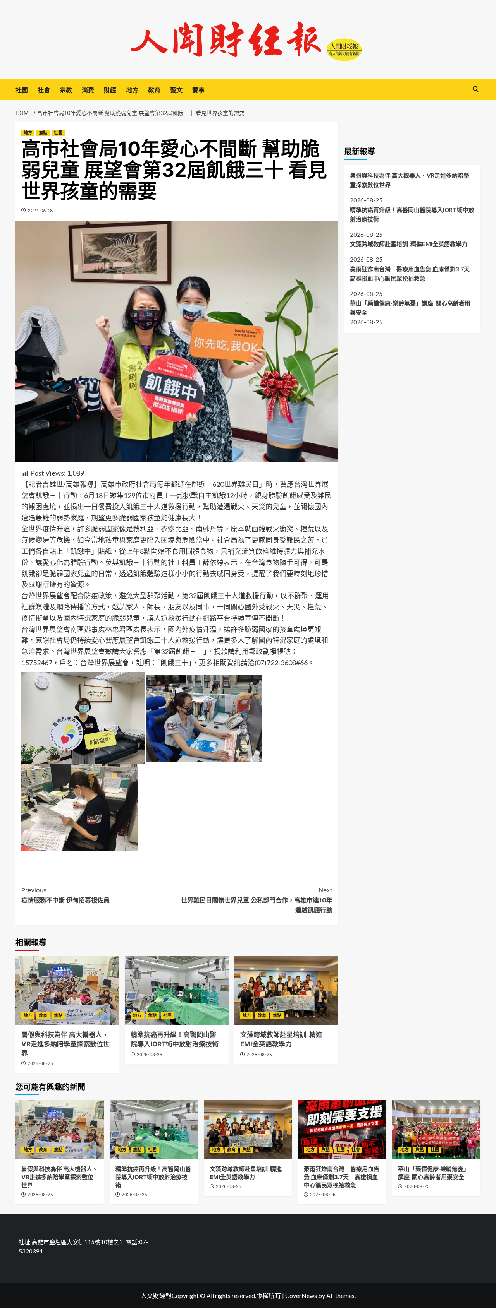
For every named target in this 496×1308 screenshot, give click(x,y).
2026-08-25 (40, 1063)
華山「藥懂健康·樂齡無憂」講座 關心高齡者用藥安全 (410, 308)
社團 (22, 90)
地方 (132, 90)
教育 (154, 90)
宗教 (66, 90)
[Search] (475, 89)
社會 (44, 90)
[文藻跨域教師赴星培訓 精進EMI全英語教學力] (286, 990)
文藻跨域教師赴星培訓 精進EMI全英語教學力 (408, 243)
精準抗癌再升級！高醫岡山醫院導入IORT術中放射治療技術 (412, 214)
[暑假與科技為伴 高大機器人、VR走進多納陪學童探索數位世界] (67, 990)
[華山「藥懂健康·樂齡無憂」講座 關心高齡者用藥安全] (436, 1129)
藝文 (176, 90)
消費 (88, 90)
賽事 (198, 90)
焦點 (43, 132)
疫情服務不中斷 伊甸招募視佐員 (65, 895)
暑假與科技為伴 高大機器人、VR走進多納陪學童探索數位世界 (65, 1044)
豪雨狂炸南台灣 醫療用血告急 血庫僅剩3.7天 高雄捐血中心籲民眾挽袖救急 (412, 273)
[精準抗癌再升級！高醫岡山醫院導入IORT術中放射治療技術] (176, 990)
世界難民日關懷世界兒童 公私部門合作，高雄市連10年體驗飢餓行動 (256, 900)
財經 (110, 90)
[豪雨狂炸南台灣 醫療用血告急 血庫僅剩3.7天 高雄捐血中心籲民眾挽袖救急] (342, 1129)
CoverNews (301, 1295)
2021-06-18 (40, 210)
